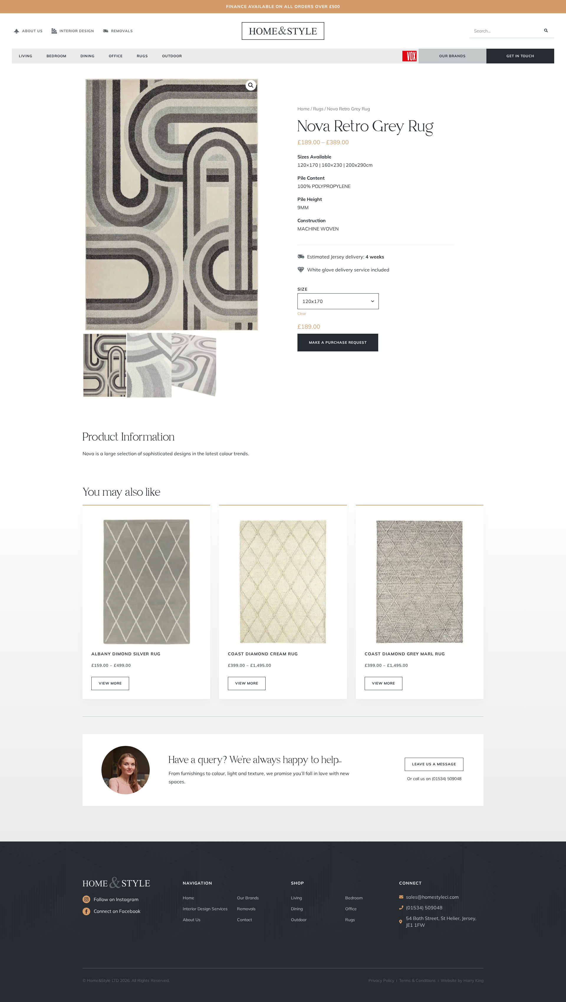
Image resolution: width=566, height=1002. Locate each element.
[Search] (545, 31)
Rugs (142, 56)
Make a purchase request (338, 342)
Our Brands (248, 898)
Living (25, 56)
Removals (246, 908)
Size (302, 289)
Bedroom (56, 56)
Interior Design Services (205, 908)
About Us (191, 919)
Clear (301, 313)
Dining (87, 56)
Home (303, 109)
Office (116, 56)
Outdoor (172, 56)
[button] (251, 85)
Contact (244, 919)
